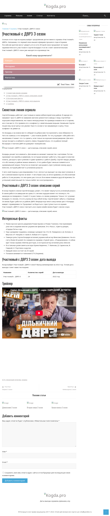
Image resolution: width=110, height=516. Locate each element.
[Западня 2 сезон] (85, 80)
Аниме (29, 15)
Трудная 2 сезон (98, 35)
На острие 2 (82, 64)
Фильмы (19, 15)
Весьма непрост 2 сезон (99, 68)
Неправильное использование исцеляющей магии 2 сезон (85, 46)
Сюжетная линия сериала (16, 93)
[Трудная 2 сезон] (100, 32)
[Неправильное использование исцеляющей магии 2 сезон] (85, 36)
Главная (5, 29)
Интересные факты (14, 98)
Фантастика (10, 78)
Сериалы (7, 15)
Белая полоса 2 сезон (59, 407)
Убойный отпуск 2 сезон (99, 87)
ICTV (3, 380)
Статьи (39, 15)
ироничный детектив (13, 380)
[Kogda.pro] (55, 6)
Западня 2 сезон (83, 83)
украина (24, 380)
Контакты (51, 15)
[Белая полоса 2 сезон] (55, 403)
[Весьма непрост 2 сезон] (100, 63)
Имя (4, 451)
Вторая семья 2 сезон (35, 407)
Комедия (8, 61)
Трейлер (10, 104)
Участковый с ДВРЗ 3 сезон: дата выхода (23, 101)
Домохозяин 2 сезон (9, 407)
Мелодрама (10, 66)
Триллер (8, 72)
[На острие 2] (85, 61)
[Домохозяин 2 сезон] (5, 403)
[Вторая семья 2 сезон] (30, 403)
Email (5, 462)
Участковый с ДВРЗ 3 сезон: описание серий (24, 96)
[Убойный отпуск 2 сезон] (100, 81)
